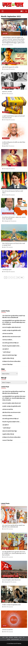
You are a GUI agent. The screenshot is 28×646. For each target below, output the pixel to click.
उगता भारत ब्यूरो (6, 69)
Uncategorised (6, 239)
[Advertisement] (14, 294)
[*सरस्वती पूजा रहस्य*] (14, 259)
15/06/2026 (10, 557)
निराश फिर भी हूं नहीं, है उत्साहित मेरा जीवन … (11, 346)
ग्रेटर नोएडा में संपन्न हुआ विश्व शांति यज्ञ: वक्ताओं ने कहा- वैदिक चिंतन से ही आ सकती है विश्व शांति (13, 316)
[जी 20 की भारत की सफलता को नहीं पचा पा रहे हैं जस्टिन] (14, 180)
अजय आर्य (5, 44)
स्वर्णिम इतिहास (16, 637)
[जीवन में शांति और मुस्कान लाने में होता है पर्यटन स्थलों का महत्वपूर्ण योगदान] (14, 232)
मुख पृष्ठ (3, 637)
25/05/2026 (10, 631)
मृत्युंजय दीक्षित (5, 146)
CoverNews (10, 643)
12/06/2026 (14, 582)
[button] (2, 11)
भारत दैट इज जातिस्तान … (7, 339)
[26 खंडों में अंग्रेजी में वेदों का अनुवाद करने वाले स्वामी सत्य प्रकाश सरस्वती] (14, 105)
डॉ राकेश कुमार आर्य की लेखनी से (8, 213)
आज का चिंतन (5, 265)
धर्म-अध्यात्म (20, 637)
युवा (3, 601)
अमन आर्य (5, 529)
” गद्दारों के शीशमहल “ (6, 352)
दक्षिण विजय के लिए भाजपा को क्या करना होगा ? (11, 336)
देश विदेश (4, 187)
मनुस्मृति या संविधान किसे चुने (8, 358)
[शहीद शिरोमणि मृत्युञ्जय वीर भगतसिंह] (14, 56)
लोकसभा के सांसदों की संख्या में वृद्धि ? (9, 355)
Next (22, 277)
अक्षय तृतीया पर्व (5, 349)
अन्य (20, 639)
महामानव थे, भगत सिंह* (7, 92)
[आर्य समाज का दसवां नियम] (14, 619)
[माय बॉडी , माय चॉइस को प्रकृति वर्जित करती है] (14, 594)
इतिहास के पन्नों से (6, 63)
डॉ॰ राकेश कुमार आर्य (6, 221)
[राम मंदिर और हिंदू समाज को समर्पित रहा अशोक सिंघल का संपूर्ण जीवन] (14, 131)
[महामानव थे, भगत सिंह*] (14, 81)
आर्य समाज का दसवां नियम (7, 333)
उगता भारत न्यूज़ (5, 521)
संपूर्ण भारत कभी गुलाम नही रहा (15, 639)
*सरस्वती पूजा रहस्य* (7, 270)
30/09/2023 (11, 44)
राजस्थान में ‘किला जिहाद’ (7, 364)
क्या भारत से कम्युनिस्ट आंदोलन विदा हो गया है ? (11, 327)
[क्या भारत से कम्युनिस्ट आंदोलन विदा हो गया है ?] (14, 569)
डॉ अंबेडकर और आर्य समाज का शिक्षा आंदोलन (11, 361)
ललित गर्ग (5, 247)
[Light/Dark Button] (22, 11)
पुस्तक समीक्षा (5, 33)
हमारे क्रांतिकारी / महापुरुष (15, 63)
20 (18, 277)
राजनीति (16, 576)
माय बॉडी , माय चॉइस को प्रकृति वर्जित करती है (11, 330)
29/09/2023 (10, 247)
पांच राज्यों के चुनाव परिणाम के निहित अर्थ (10, 343)
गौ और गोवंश (8, 639)
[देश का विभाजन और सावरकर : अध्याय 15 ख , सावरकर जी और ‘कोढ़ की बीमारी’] (14, 206)
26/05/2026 (10, 607)
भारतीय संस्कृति (11, 637)
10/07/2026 (10, 529)
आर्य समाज (4, 625)
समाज (23, 637)
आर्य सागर (5, 93)
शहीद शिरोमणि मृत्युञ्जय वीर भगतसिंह (10, 67)
